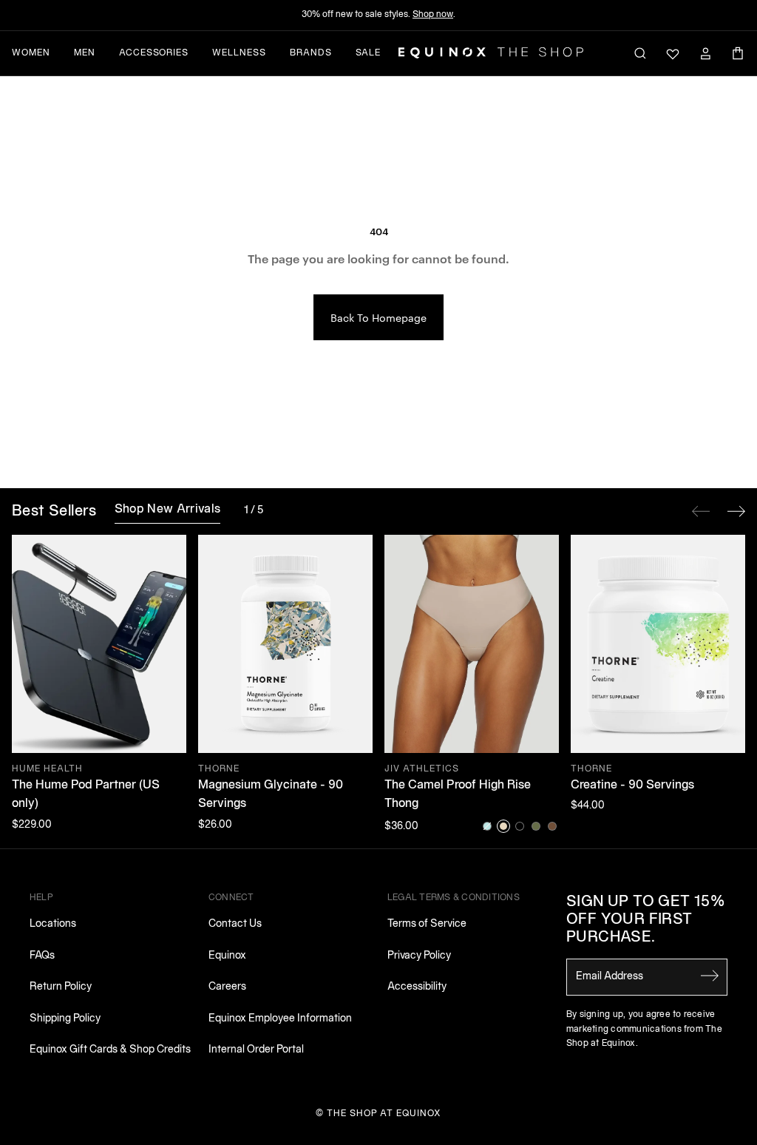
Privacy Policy (419, 956)
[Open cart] (737, 53)
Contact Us (235, 924)
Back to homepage (378, 317)
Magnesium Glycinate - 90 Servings (270, 795)
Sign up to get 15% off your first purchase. (645, 920)
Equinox (227, 956)
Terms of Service (426, 924)
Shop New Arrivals (167, 509)
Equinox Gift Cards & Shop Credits (110, 1050)
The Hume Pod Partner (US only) (86, 795)
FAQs (42, 956)
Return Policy (61, 987)
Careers (227, 987)
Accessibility (417, 987)
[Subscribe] (710, 975)
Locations (53, 924)
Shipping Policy (65, 1019)
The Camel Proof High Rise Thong (457, 795)
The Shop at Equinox (384, 1113)
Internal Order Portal (256, 1050)
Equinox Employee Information (280, 1019)
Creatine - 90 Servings (632, 785)
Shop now (433, 14)
